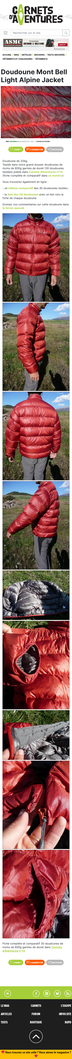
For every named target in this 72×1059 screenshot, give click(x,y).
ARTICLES (6, 1014)
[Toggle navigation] (5, 32)
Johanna (13, 141)
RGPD (68, 1022)
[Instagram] (45, 996)
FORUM (36, 1014)
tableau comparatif (20, 188)
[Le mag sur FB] (34, 996)
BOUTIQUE (36, 1022)
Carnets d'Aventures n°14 (46, 172)
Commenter (36, 149)
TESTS (4, 1022)
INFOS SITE (65, 1014)
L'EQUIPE (66, 1005)
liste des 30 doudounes (23, 194)
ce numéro (55, 175)
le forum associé (13, 208)
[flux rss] (66, 996)
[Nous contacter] (6, 996)
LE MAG (5, 1005)
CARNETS (36, 1005)
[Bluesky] (56, 996)
